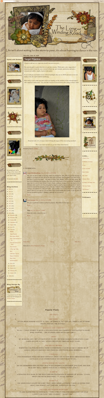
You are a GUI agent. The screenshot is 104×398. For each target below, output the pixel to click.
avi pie (83, 165)
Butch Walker (85, 172)
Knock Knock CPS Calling (54, 363)
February (12, 270)
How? (11, 251)
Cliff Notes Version (14, 253)
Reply (29, 195)
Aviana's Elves (85, 158)
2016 (10, 198)
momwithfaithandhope (34, 173)
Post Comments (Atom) (38, 246)
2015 (10, 201)
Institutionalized (13, 260)
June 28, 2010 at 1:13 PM (37, 210)
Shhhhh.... (12, 231)
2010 (10, 213)
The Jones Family (86, 186)
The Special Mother (53, 345)
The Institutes (85, 189)
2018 (10, 194)
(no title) (53, 315)
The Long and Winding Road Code (53, 389)
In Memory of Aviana (87, 161)
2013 (10, 206)
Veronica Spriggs (11, 298)
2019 (10, 191)
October (12, 220)
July (11, 227)
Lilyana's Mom (85, 179)
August (12, 224)
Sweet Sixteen (13, 246)
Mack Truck (13, 258)
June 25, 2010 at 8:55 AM (48, 173)
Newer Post (26, 242)
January (12, 273)
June (11, 229)
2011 (10, 210)
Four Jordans (31, 200)
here (17, 179)
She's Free (53, 319)
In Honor (54, 372)
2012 (10, 208)
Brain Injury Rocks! (14, 236)
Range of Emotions (14, 256)
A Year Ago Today (14, 249)
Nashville (53, 381)
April (11, 266)
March (11, 268)
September (12, 222)
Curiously (53, 354)
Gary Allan (85, 175)
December (12, 215)
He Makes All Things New (88, 182)
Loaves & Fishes (86, 168)
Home (52, 242)
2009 (10, 276)
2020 (10, 189)
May (11, 263)
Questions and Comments (53, 328)
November (12, 217)
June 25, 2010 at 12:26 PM (43, 200)
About (53, 337)
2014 (10, 203)
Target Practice (13, 234)
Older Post (78, 242)
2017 (10, 196)
